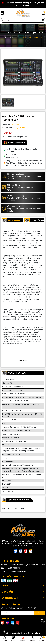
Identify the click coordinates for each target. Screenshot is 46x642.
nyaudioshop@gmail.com (16, 571)
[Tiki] (12, 623)
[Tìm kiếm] (43, 20)
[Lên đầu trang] (41, 628)
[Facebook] (20, 551)
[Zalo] (15, 551)
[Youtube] (25, 551)
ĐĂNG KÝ (40, 613)
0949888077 (15, 568)
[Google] (30, 551)
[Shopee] (2, 623)
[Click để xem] (23, 71)
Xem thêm (23, 361)
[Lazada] (7, 623)
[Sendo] (18, 623)
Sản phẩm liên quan (18, 499)
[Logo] (23, 13)
